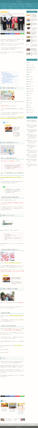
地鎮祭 (29, 74)
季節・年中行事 (30, 79)
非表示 (5, 72)
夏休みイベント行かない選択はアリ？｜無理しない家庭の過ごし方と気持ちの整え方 (32, 156)
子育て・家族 (30, 76)
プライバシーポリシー (18, 8)
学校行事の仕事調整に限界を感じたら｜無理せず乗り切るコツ (32, 121)
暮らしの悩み (30, 93)
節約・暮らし (30, 100)
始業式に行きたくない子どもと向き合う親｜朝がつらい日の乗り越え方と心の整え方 (32, 151)
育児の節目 (29, 107)
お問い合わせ (25, 8)
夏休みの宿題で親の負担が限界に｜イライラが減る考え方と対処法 (32, 160)
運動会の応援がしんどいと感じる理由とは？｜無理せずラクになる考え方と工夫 (32, 141)
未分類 (29, 95)
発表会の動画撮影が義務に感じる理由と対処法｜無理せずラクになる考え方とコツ (32, 131)
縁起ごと (29, 105)
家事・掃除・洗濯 (30, 88)
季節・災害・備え (4, 8)
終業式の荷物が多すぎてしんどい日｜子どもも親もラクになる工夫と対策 (32, 146)
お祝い (29, 62)
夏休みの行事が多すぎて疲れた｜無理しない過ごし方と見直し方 (32, 165)
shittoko (19, 1)
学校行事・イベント (31, 86)
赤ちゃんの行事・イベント (31, 113)
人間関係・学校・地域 (31, 67)
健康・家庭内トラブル (31, 69)
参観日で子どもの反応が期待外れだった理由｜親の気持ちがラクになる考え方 (32, 126)
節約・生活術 (30, 102)
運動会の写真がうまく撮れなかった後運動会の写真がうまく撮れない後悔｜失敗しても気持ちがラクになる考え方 (32, 136)
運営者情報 (10, 8)
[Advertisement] (12, 62)
